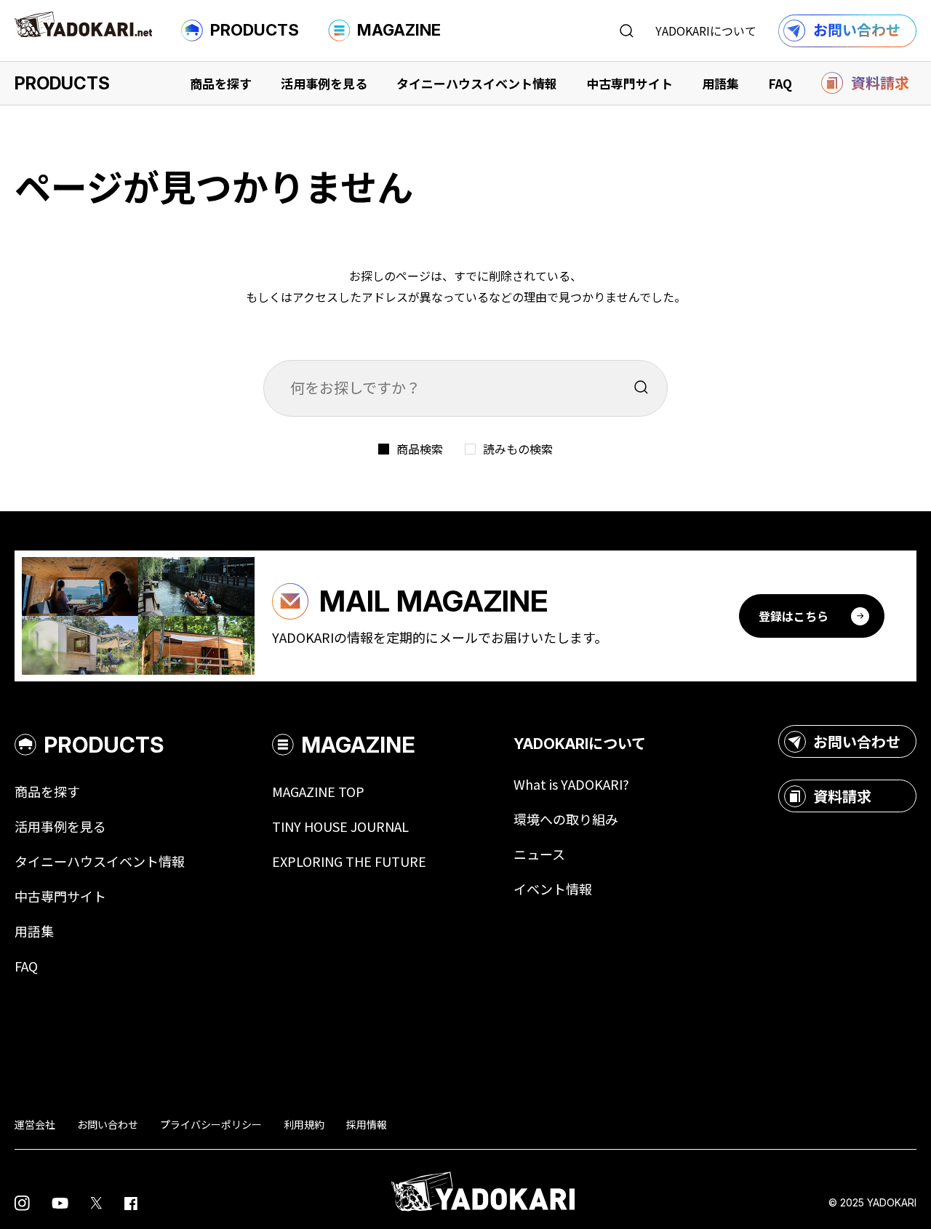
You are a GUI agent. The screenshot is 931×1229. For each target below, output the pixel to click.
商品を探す (221, 83)
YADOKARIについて (705, 30)
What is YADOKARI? (571, 783)
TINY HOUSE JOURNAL (340, 826)
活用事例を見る (324, 83)
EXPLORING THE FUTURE (349, 861)
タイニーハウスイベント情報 (476, 83)
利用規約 (304, 1124)
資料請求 (842, 795)
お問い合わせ (856, 741)
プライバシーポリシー (211, 1124)
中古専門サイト (629, 83)
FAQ (780, 83)
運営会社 (35, 1124)
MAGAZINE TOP (318, 791)
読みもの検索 (518, 448)
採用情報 (366, 1124)
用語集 (720, 83)
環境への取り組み (566, 818)
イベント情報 (553, 888)
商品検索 (419, 448)
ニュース (539, 853)
